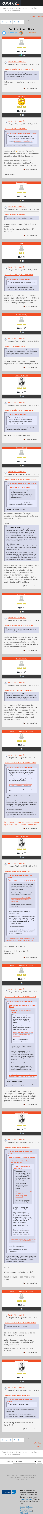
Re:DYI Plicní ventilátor (17, 61)
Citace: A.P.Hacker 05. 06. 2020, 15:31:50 (17, 871)
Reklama (29, 1507)
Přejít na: (10, 1461)
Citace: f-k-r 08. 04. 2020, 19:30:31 (15, 346)
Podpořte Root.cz (26, 1511)
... (6, 22)
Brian (32, 1477)
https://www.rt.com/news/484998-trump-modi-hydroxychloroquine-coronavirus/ (20, 784)
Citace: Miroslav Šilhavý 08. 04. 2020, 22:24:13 (19, 625)
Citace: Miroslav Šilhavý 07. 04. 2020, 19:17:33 (19, 69)
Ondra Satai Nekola (21, 376)
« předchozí (34, 16)
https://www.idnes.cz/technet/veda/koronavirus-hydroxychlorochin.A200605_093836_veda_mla (23, 823)
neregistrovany (21, 594)
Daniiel (19, 1477)
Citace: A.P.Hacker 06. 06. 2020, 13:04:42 (17, 1395)
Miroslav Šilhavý (21, 183)
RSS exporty (24, 1513)
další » (40, 16)
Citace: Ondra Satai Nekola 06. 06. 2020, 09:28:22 (20, 1323)
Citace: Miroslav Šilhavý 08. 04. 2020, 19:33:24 (19, 410)
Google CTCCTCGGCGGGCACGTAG (21, 731)
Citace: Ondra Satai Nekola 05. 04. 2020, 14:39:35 (20, 763)
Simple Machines (30, 1475)
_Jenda (21, 38)
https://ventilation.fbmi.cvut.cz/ (15, 78)
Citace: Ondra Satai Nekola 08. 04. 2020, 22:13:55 (20, 479)
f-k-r (21, 243)
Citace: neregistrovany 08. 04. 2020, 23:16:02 (19, 690)
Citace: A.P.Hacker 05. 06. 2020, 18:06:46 (17, 1147)
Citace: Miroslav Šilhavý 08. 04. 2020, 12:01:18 (19, 275)
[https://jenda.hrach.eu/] (21, 55)
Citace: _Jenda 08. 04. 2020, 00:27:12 (16, 129)
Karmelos (21, 96)
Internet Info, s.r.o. (26, 1499)
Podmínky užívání (26, 1509)
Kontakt (22, 1507)
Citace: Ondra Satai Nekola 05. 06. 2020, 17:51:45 (20, 997)
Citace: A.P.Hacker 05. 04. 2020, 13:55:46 (19, 767)
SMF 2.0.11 (11, 1475)
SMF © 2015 (20, 1475)
